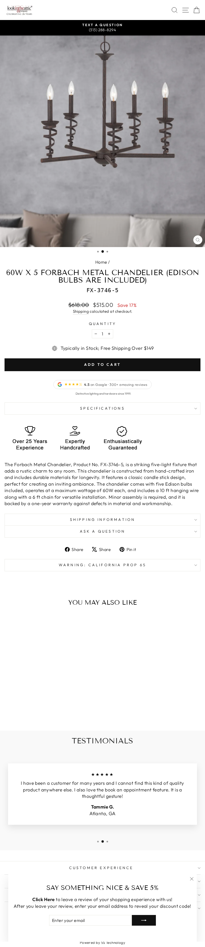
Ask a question (102, 531)
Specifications (102, 408)
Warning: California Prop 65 (102, 564)
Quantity (102, 323)
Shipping (81, 311)
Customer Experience (101, 867)
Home (101, 262)
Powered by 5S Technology (102, 942)
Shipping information (102, 519)
